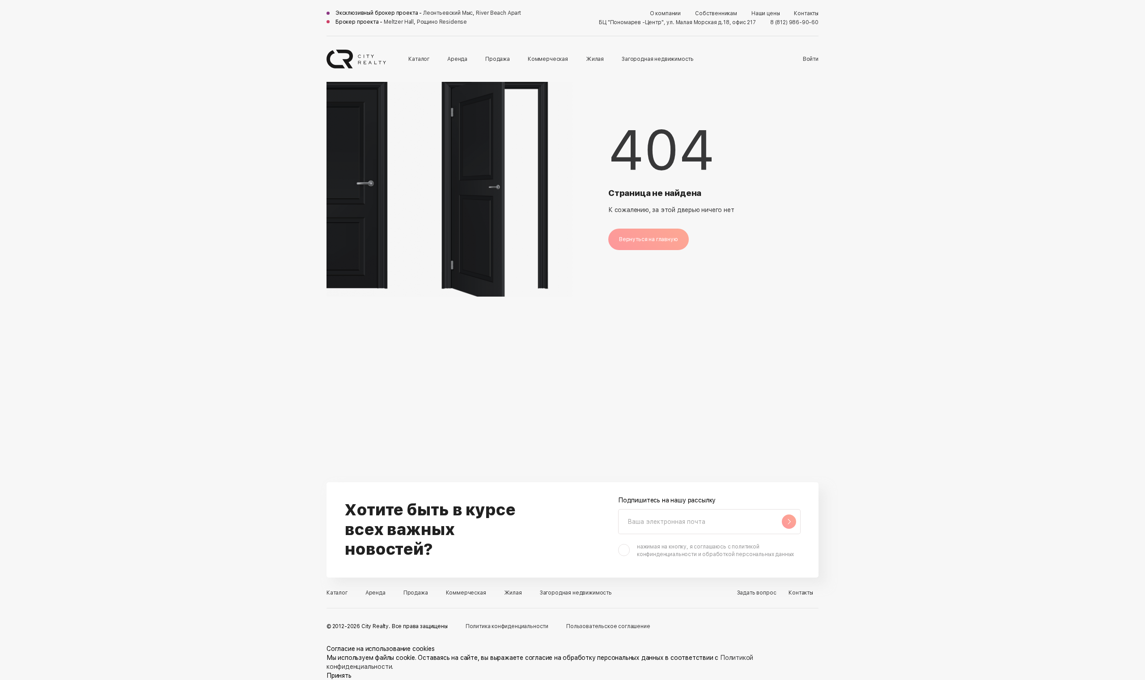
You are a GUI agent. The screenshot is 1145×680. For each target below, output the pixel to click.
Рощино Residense (442, 22)
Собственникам (716, 13)
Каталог (418, 59)
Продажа (497, 59)
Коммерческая (548, 59)
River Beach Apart (498, 13)
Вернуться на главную (648, 239)
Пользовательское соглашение (608, 626)
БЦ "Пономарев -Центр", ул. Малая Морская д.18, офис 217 (677, 22)
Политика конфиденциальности (507, 626)
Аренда (457, 59)
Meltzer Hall (399, 22)
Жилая (595, 59)
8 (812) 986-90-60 (794, 22)
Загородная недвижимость (658, 59)
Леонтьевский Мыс (448, 13)
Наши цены (765, 13)
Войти (810, 59)
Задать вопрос (756, 593)
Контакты (806, 13)
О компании (665, 13)
